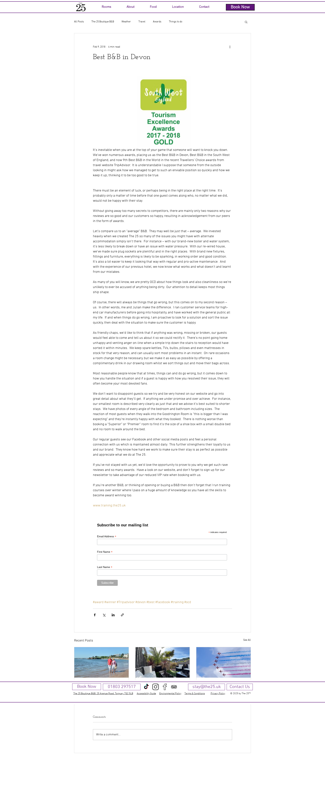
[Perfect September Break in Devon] (101, 662)
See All (247, 640)
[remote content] (162, 554)
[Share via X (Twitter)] (104, 615)
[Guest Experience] (162, 662)
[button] (106, 7)
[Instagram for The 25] (155, 687)
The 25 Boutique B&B (102, 21)
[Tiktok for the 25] (146, 687)
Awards (157, 21)
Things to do (175, 21)
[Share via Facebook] (94, 615)
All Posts (79, 21)
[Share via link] (122, 615)
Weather (126, 21)
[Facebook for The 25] (165, 687)
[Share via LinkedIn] (113, 615)
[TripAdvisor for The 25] (174, 687)
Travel (141, 21)
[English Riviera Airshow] (223, 662)
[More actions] (230, 47)
